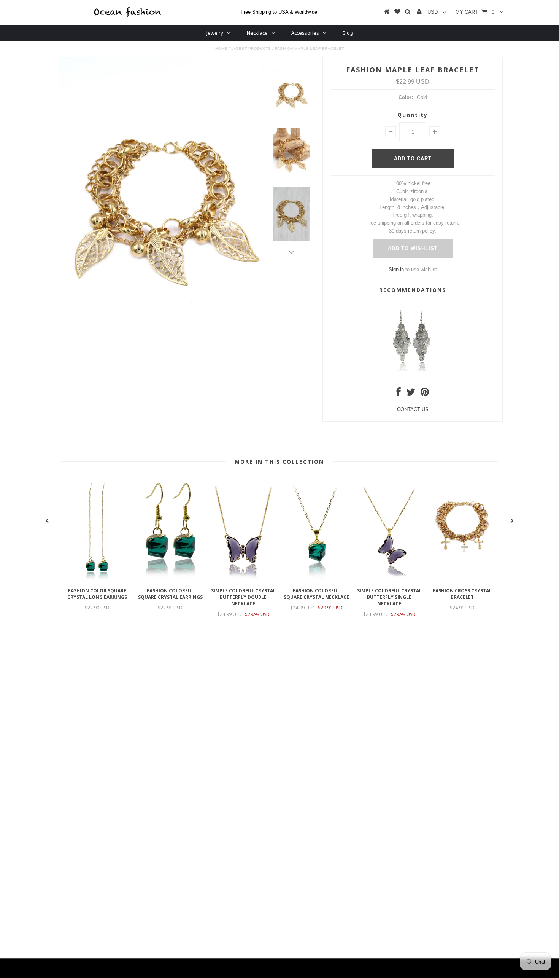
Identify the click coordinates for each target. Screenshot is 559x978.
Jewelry (214, 32)
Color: (406, 97)
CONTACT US (413, 409)
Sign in (396, 269)
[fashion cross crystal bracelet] (462, 580)
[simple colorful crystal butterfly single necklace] (389, 580)
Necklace (257, 32)
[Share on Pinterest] (425, 394)
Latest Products (251, 48)
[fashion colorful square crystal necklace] (316, 580)
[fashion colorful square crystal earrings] (170, 580)
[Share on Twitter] (410, 394)
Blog (348, 32)
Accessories (305, 32)
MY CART (475, 12)
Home (221, 48)
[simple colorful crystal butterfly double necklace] (243, 580)
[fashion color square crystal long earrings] (97, 580)
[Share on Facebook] (399, 394)
